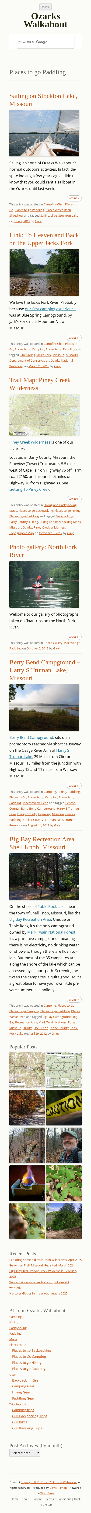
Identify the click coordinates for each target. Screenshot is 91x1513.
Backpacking (64, 516)
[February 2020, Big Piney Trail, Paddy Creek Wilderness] (27, 1144)
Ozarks (27, 527)
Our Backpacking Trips (29, 1416)
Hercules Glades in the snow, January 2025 (38, 1293)
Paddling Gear (23, 1398)
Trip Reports (17, 1404)
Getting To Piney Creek (29, 489)
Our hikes (19, 1422)
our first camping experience (50, 308)
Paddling (74, 792)
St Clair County (33, 820)
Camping (50, 792)
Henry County (27, 814)
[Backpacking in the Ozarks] (64, 1144)
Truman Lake (54, 820)
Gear (12, 1374)
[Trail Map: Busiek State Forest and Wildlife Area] (27, 1068)
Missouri (58, 355)
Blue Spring (27, 355)
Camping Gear (23, 1386)
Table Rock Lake (52, 906)
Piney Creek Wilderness (29, 442)
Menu (45, 6)
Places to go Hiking (67, 510)
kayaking (44, 814)
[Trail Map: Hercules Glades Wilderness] (64, 1068)
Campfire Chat (54, 204)
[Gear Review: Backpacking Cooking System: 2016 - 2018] (27, 1182)
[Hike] (64, 1219)
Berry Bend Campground (31, 737)
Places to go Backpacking (35, 510)
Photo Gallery (53, 643)
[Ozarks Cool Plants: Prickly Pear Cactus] (27, 1219)
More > (74, 198)
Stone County (59, 1028)
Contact (37, 1499)
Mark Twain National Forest (51, 932)
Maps (13, 1339)
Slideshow (16, 215)
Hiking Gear (21, 1392)
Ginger (56, 1033)
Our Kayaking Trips (27, 1428)
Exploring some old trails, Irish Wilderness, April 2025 (45, 1260)
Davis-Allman (58, 1488)
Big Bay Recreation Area (30, 919)
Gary (38, 221)
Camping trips (23, 1410)
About (25, 1499)
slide (54, 215)
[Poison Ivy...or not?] (64, 1182)
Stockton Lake (68, 215)
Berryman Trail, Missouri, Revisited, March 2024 (41, 1265)
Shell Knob (41, 1028)
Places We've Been (58, 210)
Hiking (33, 522)
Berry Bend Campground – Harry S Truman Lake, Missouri (44, 670)
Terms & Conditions (58, 1499)
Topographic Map (21, 533)
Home (15, 1499)
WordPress (47, 1493)
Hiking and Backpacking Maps (60, 522)
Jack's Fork (44, 355)
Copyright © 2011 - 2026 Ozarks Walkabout (49, 1482)
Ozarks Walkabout (45, 18)
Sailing (44, 215)
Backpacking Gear (26, 1380)
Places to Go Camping (29, 1356)
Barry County (18, 522)
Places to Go (17, 797)
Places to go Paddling (29, 210)
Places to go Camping (29, 349)
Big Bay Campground (57, 1017)
